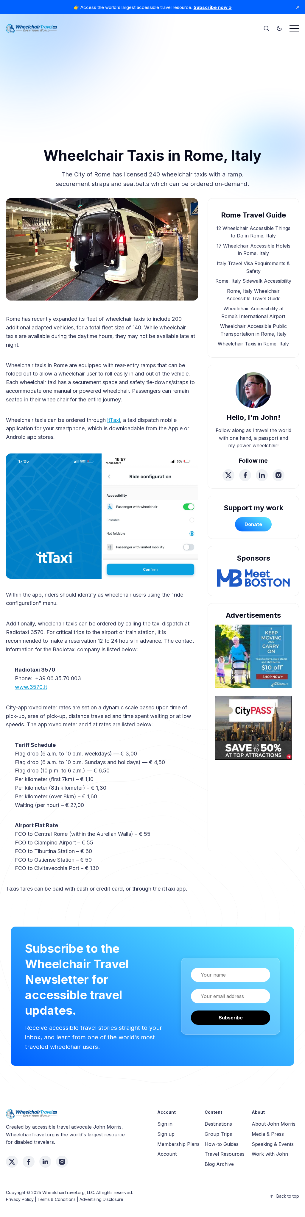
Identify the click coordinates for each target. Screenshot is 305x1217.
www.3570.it (31, 687)
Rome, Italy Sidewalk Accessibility (253, 281)
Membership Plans (178, 1144)
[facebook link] (245, 475)
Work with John (270, 1154)
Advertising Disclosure (101, 1199)
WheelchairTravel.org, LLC (68, 1192)
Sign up (166, 1134)
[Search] (266, 28)
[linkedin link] (262, 475)
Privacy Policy (20, 1199)
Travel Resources (225, 1154)
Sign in (164, 1124)
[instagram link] (278, 475)
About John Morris (273, 1124)
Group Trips (218, 1134)
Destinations (218, 1124)
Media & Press (268, 1134)
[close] (298, 7)
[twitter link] (228, 475)
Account (167, 1154)
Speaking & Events (273, 1144)
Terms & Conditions (57, 1199)
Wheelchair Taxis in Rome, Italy (253, 344)
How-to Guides (222, 1144)
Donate (253, 524)
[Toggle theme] (279, 28)
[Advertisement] (152, 80)
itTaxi (113, 420)
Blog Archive (219, 1164)
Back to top (287, 1196)
